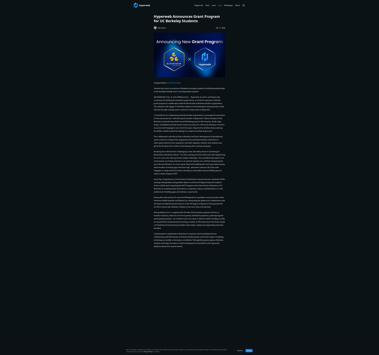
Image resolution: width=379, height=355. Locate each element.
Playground (198, 5)
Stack (207, 5)
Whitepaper (228, 5)
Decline (239, 351)
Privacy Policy (148, 352)
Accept (249, 351)
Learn (214, 5)
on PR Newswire (173, 83)
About (237, 5)
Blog (220, 5)
